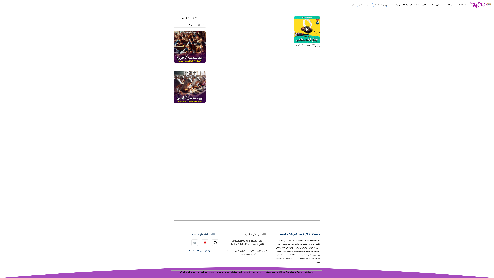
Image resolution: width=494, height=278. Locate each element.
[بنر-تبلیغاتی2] (190, 87)
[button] (443, 5)
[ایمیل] (194, 242)
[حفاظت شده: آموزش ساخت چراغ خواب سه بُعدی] (307, 18)
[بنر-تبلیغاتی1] (190, 47)
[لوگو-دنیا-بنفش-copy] (480, 5)
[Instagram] (215, 242)
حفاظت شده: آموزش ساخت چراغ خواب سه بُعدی (307, 46)
